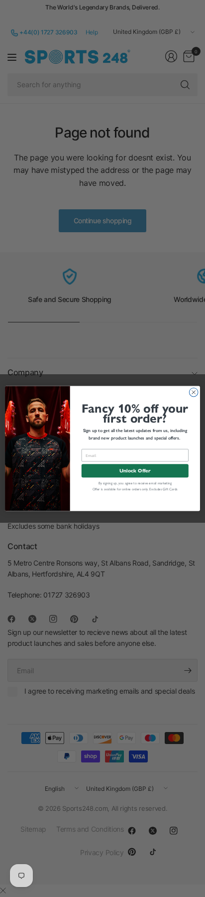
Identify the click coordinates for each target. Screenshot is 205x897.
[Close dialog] (193, 392)
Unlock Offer (134, 470)
